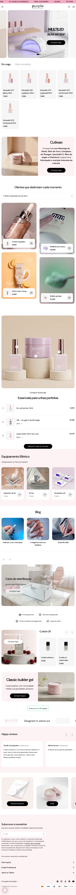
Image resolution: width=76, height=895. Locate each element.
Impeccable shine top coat (28, 434)
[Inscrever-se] (44, 834)
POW (52, 804)
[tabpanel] (38, 99)
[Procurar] (69, 7)
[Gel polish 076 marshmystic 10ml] (66, 78)
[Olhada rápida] (16, 74)
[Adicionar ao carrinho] (31, 243)
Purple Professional (11, 886)
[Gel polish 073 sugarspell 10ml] (47, 78)
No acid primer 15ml (25, 408)
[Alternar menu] (2, 7)
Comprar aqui (56, 170)
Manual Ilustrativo (17, 804)
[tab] (5, 64)
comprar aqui (15, 591)
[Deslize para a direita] (9, 559)
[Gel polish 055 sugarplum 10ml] (29, 78)
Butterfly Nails (63, 542)
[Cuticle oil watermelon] (66, 646)
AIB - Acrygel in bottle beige (28, 420)
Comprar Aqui (56, 43)
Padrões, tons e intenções (12, 542)
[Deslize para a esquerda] (3, 559)
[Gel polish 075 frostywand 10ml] (10, 108)
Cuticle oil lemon (47, 657)
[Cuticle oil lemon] (48, 646)
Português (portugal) (9, 881)
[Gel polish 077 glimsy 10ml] (10, 78)
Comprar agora (20, 696)
